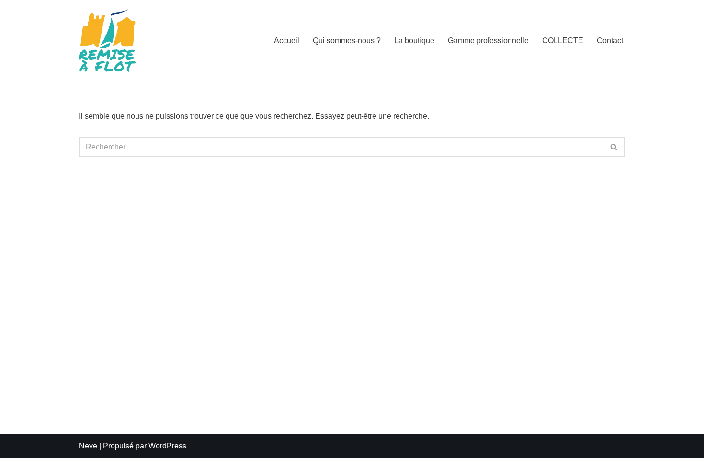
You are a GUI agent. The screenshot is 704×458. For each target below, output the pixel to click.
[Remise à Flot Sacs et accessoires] (107, 40)
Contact (610, 40)
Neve (88, 446)
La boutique (414, 40)
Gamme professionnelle (488, 40)
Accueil (286, 40)
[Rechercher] (614, 147)
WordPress (167, 446)
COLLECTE (562, 40)
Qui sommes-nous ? (347, 40)
